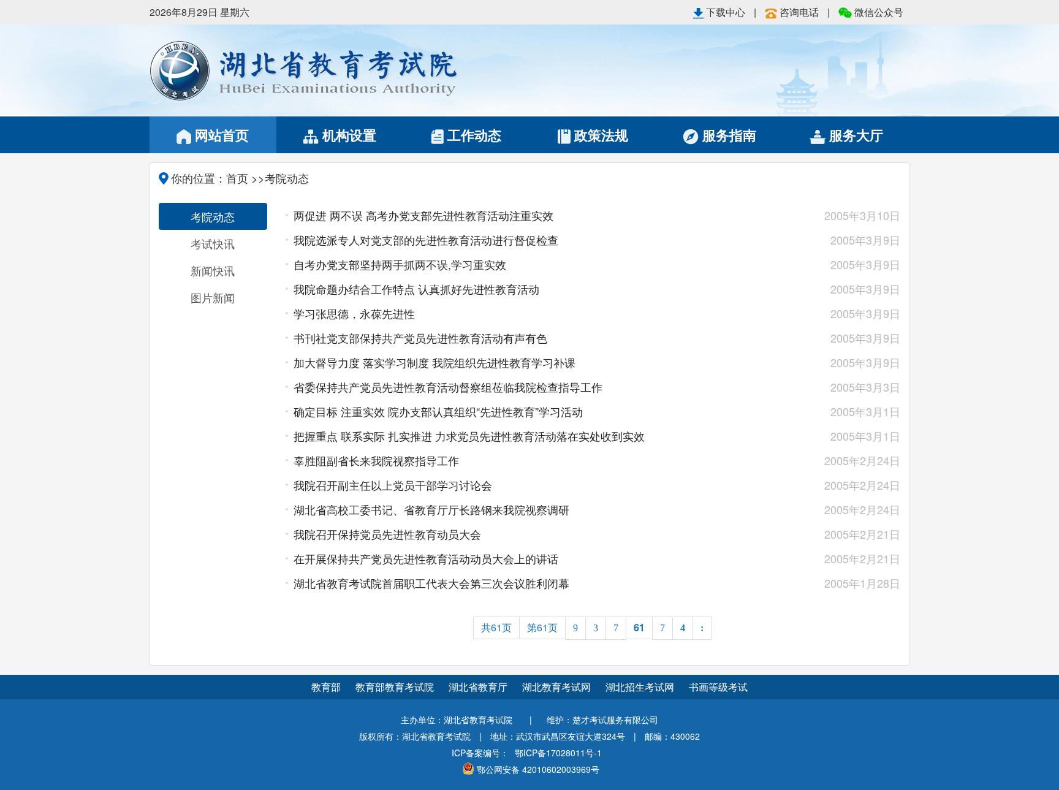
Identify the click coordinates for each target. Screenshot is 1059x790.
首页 (237, 178)
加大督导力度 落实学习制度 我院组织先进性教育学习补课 (536, 362)
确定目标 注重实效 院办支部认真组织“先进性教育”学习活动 (536, 411)
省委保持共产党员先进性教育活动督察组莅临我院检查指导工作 (536, 387)
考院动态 (213, 216)
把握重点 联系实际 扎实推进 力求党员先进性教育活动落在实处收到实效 (536, 436)
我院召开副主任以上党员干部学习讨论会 (536, 485)
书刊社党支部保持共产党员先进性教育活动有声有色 (536, 338)
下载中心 (726, 12)
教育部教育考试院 (395, 687)
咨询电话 (799, 12)
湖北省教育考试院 (340, 70)
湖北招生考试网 (641, 687)
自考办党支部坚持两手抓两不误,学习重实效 (536, 264)
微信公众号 (877, 12)
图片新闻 (213, 297)
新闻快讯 (213, 270)
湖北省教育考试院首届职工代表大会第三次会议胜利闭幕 (536, 583)
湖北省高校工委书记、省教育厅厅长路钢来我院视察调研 (536, 509)
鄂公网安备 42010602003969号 (538, 769)
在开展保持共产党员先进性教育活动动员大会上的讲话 (536, 558)
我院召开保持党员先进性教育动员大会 (536, 534)
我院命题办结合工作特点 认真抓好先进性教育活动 (536, 289)
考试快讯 (213, 243)
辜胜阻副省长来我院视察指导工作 (536, 460)
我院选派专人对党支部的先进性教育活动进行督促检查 (536, 240)
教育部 (326, 687)
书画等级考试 (718, 687)
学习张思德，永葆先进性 (536, 313)
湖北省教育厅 (479, 687)
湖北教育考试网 (557, 687)
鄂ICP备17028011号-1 (558, 752)
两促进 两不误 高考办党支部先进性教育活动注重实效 (536, 215)
